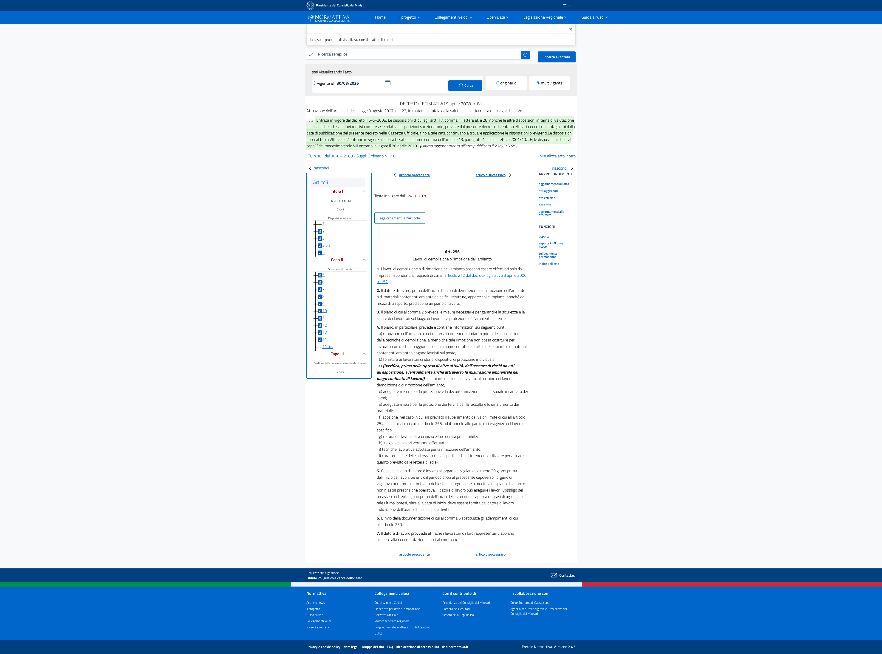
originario (508, 83)
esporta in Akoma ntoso (551, 245)
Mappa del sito (373, 646)
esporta (544, 236)
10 (324, 310)
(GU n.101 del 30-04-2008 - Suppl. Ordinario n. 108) (351, 156)
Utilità (378, 633)
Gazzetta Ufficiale (386, 614)
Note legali (351, 646)
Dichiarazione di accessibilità (418, 646)
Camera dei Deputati (456, 608)
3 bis (326, 245)
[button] (387, 82)
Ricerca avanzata (556, 57)
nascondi (321, 168)
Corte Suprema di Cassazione (529, 602)
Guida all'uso (314, 614)
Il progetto (313, 608)
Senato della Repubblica (458, 614)
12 (324, 325)
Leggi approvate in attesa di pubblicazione (402, 627)
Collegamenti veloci (319, 620)
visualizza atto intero (558, 156)
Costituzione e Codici (388, 602)
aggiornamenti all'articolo (400, 218)
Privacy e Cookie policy (323, 646)
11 (324, 318)
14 (324, 339)
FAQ (390, 646)
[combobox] (418, 54)
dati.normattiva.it (455, 646)
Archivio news (315, 602)
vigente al (326, 83)
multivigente (552, 83)
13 (324, 332)
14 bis (327, 347)
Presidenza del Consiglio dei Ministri (466, 602)
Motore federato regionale (391, 620)
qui (391, 39)
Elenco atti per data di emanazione (397, 608)
